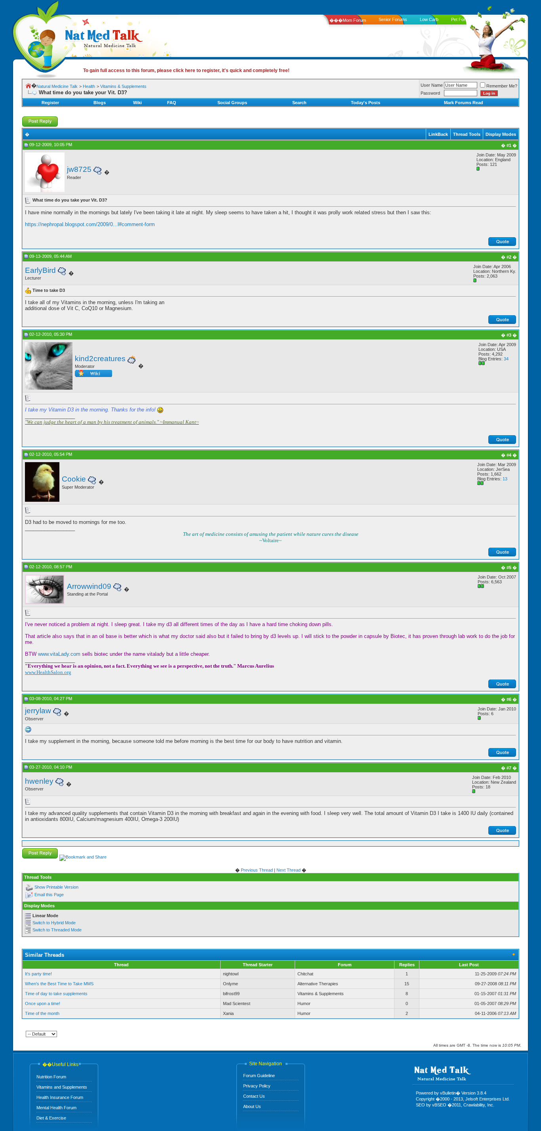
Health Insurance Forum (59, 1097)
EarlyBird (40, 270)
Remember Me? (501, 86)
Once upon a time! (42, 1003)
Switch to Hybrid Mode (54, 922)
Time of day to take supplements (56, 993)
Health (89, 86)
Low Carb (429, 19)
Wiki (137, 102)
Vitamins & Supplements (123, 86)
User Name (432, 85)
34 (506, 358)
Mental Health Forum (56, 1107)
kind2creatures (100, 358)
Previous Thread (257, 870)
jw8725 (79, 169)
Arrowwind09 (89, 586)
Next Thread (288, 870)
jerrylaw (38, 710)
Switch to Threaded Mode (57, 929)
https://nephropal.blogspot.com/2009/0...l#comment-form (90, 224)
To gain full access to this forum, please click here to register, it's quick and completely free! (186, 70)
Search (299, 102)
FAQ (171, 102)
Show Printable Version (56, 887)
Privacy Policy (256, 1085)
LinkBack (438, 134)
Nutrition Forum (51, 1076)
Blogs (99, 102)
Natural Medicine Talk (57, 86)
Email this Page (49, 895)
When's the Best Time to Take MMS (59, 983)
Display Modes (501, 134)
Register (50, 102)
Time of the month (42, 1013)
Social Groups (232, 102)
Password (430, 93)
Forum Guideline (259, 1075)
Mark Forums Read (463, 102)
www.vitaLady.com (59, 654)
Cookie (74, 479)
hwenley (39, 781)
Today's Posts (365, 102)
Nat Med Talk (41, 37)
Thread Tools (466, 134)
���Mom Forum (348, 20)
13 (505, 478)
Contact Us (254, 1096)
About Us (252, 1106)
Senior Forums (393, 19)
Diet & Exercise (51, 1118)
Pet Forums (462, 19)
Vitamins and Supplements (61, 1087)
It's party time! (38, 973)
